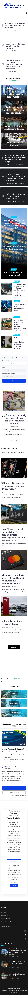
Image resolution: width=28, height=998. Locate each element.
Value (3, 367)
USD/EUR (17, 679)
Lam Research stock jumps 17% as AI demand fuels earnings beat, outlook (14, 533)
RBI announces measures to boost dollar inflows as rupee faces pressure (20, 343)
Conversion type (6, 360)
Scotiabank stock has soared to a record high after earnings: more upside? (14, 92)
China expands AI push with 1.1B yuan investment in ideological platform (20, 290)
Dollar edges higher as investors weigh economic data (15, 196)
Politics (14, 694)
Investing (14, 703)
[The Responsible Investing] (14, 6)
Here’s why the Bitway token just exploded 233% (20, 307)
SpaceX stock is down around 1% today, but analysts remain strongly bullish (14, 139)
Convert (14, 380)
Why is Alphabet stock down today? (14, 127)
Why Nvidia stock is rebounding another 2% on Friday (13, 486)
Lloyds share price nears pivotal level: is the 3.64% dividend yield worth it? (20, 325)
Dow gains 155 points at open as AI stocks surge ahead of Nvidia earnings (15, 45)
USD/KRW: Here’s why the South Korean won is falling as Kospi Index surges (15, 158)
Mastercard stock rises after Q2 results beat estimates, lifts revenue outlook (14, 579)
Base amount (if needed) (8, 373)
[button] (3, 416)
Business (14, 713)
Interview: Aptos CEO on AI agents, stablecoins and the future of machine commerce (15, 64)
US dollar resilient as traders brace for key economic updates (14, 419)
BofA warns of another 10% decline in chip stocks (14, 110)
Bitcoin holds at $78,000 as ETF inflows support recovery (15, 25)
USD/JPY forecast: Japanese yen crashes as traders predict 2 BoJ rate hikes (16, 177)
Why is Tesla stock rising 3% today (12, 622)
